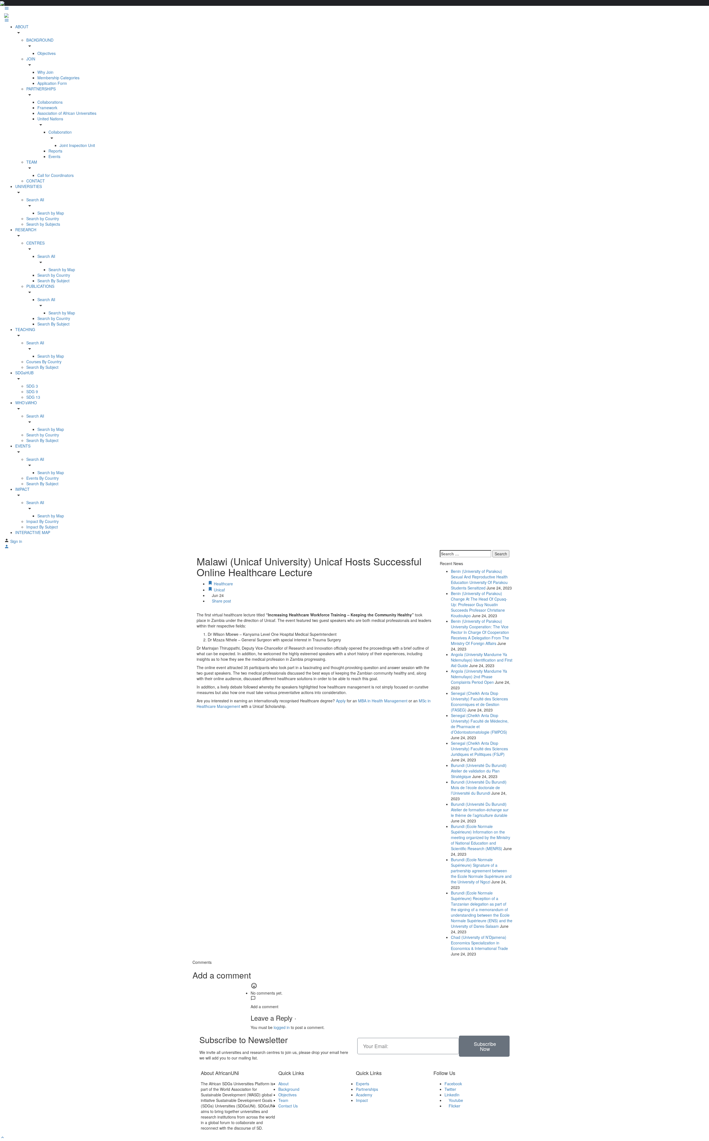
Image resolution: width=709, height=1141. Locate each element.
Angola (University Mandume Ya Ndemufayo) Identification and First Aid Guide (481, 660)
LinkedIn (452, 1094)
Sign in (16, 541)
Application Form (52, 83)
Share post (221, 601)
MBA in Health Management (382, 700)
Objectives (46, 53)
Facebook (453, 1083)
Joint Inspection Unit (77, 145)
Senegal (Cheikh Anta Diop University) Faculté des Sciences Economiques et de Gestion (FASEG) (479, 701)
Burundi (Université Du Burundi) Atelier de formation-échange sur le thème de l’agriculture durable (479, 809)
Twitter (450, 1089)
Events (54, 156)
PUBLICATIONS (40, 286)
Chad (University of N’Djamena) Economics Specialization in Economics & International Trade (479, 942)
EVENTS (22, 446)
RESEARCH (25, 229)
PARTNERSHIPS (41, 89)
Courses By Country (43, 361)
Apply (341, 700)
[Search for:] (465, 553)
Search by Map (50, 213)
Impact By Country (42, 521)
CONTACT (35, 181)
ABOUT (22, 26)
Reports (55, 151)
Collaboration (60, 132)
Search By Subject (53, 280)
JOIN (30, 59)
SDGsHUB (24, 372)
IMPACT (22, 489)
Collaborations (50, 102)
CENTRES (35, 243)
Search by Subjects (43, 224)
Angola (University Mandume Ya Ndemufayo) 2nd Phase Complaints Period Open (479, 676)
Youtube (455, 1100)
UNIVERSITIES (28, 186)
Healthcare (223, 583)
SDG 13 (33, 397)
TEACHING (25, 329)
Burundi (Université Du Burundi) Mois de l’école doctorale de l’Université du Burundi (479, 787)
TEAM (31, 162)
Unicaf (219, 590)
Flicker (454, 1106)
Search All (35, 199)
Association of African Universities (66, 113)
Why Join (45, 72)
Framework (47, 107)
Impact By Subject (42, 527)
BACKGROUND (39, 40)
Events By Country (42, 478)
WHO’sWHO (26, 402)
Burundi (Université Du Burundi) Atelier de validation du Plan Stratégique (479, 771)
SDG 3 (32, 386)
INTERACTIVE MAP (32, 532)
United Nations (50, 118)
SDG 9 (32, 391)
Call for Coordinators (55, 175)
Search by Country (42, 218)
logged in (282, 1027)
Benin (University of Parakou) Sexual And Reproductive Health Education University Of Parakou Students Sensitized (479, 579)
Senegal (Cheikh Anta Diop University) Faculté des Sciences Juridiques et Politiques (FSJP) (479, 748)
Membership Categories (58, 77)
